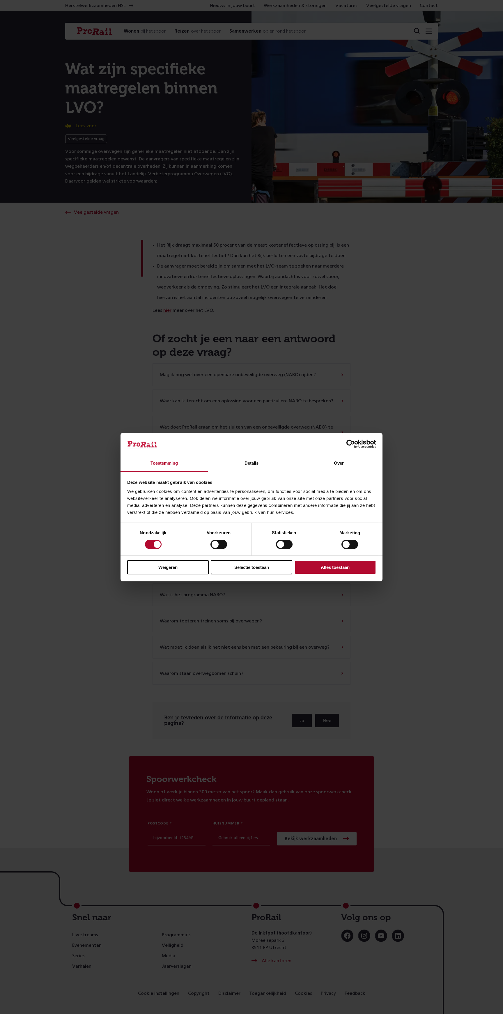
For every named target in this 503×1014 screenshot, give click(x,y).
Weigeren (168, 567)
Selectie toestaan (251, 567)
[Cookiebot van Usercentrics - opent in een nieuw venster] (350, 444)
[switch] (218, 544)
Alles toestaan (335, 567)
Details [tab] (251, 463)
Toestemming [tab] (164, 463)
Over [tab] (339, 463)
